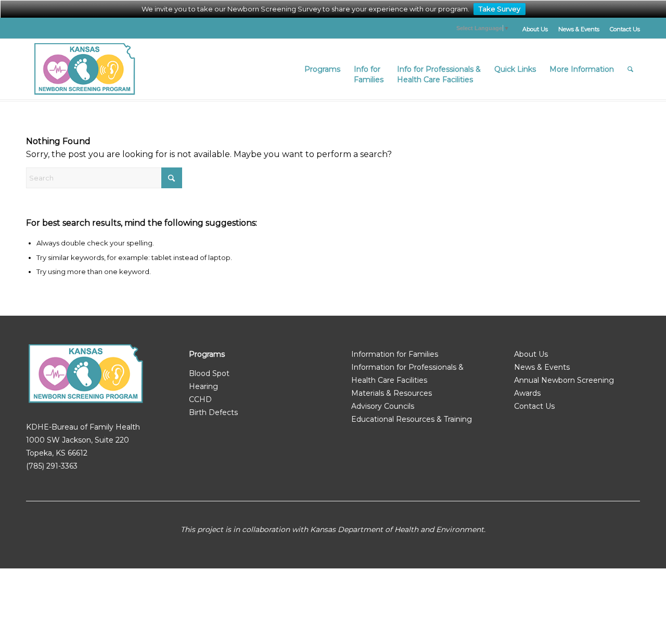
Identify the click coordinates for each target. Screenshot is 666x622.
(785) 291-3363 (52, 466)
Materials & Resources (391, 393)
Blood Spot (209, 373)
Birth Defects (213, 412)
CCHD (200, 399)
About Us (535, 29)
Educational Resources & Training (411, 419)
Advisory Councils (382, 406)
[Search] (630, 69)
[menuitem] (535, 29)
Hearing (203, 386)
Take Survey (499, 9)
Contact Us (625, 29)
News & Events (578, 29)
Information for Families (394, 354)
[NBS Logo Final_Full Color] (85, 69)
